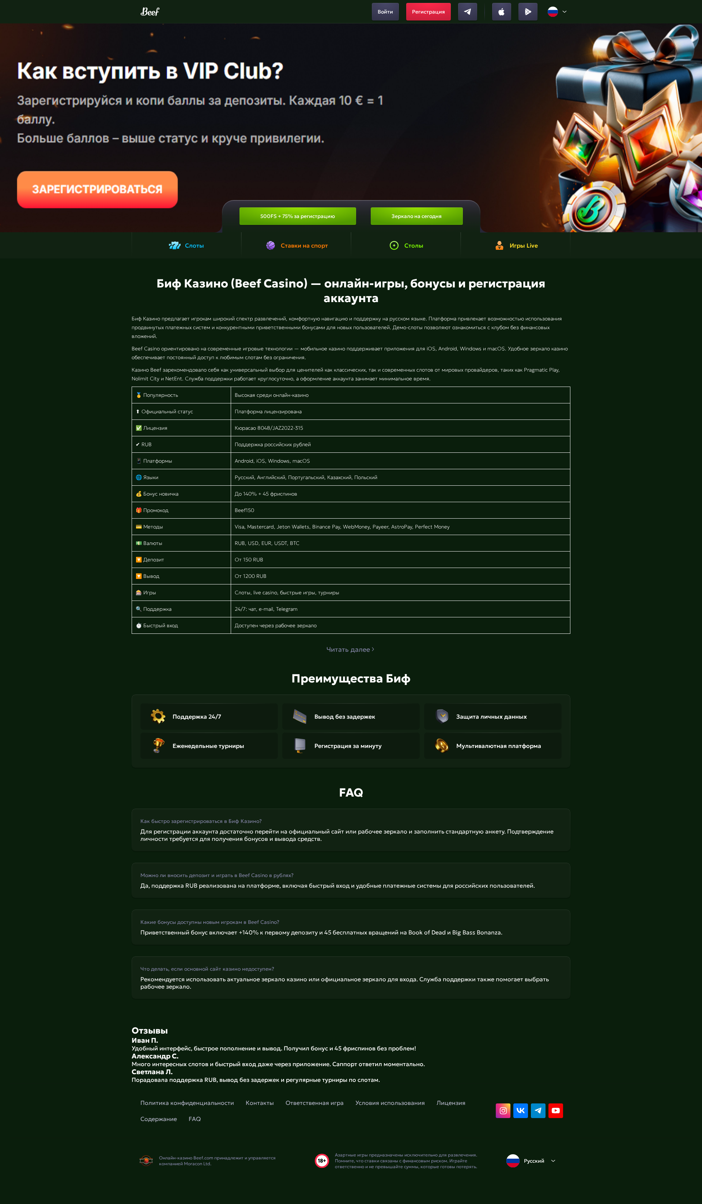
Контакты (260, 1102)
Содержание (158, 1118)
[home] (150, 12)
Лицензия (451, 1102)
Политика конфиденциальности (187, 1102)
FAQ (195, 1118)
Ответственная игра (315, 1102)
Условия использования (390, 1102)
